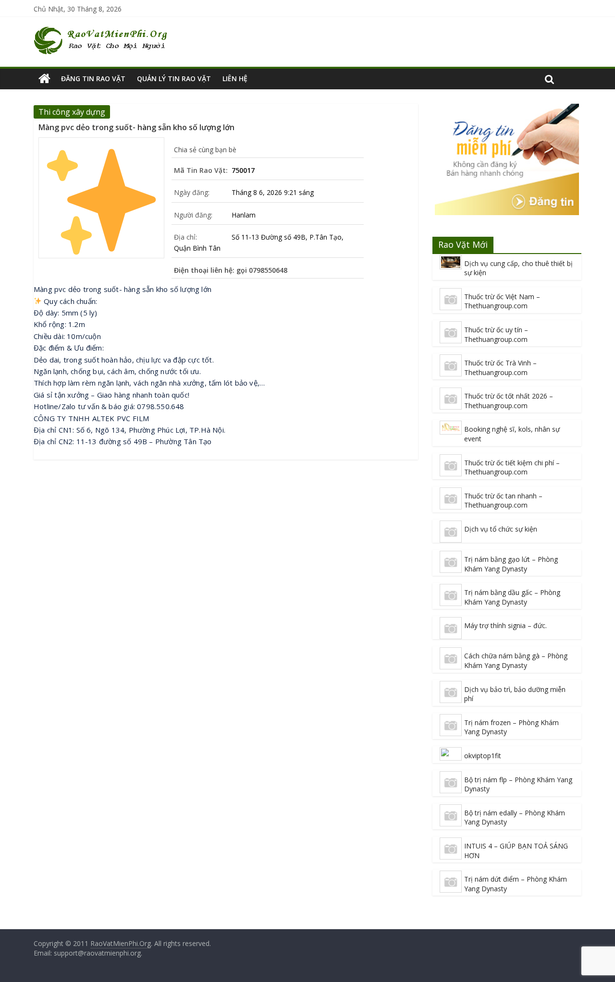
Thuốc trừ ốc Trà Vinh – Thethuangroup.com (500, 367)
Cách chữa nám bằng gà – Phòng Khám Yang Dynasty (515, 660)
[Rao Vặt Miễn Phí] (44, 79)
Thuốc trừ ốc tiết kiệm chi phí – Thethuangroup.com (512, 467)
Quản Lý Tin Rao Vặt (174, 78)
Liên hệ (234, 78)
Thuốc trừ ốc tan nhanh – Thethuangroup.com (503, 500)
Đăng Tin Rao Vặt (93, 78)
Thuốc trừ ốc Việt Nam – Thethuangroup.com (502, 301)
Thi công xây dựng (71, 112)
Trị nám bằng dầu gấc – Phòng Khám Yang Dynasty (512, 597)
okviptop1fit (482, 755)
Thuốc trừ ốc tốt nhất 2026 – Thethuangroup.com (508, 400)
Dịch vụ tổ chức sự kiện (500, 528)
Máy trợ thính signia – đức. (505, 625)
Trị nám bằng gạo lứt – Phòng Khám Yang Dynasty (511, 564)
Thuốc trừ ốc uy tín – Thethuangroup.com (496, 334)
